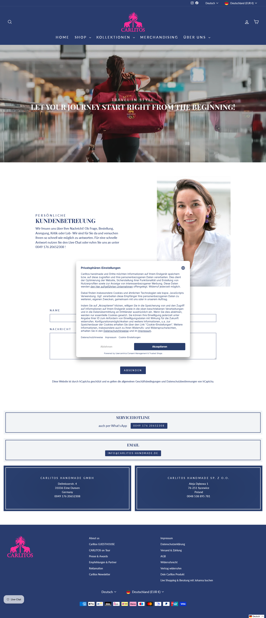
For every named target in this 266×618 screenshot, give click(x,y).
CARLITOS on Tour (99, 550)
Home (62, 37)
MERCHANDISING (159, 37)
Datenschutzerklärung (173, 544)
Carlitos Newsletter (99, 574)
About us (94, 538)
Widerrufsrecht (169, 562)
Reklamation (96, 568)
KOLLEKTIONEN (114, 37)
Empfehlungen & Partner (103, 562)
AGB (163, 556)
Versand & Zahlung (171, 550)
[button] (256, 616)
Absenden (133, 370)
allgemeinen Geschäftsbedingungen (141, 381)
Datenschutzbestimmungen (181, 381)
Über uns (195, 37)
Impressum (167, 538)
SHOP (81, 37)
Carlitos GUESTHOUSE (102, 544)
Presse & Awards (98, 556)
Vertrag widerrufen (171, 568)
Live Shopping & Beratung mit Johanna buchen (187, 580)
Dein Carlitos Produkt (172, 574)
